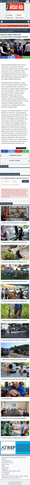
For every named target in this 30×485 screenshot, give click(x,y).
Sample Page (5, 467)
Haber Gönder (5, 464)
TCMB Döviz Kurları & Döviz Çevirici (11, 471)
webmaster (11, 483)
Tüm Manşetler (6, 472)
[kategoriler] (28, 21)
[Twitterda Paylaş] (11, 57)
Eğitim (10, 29)
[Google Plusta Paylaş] (18, 57)
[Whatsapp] (26, 57)
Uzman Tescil (19, 483)
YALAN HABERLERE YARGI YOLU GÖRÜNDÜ (18, 25)
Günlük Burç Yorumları (8, 462)
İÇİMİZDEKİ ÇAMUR (15, 155)
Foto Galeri (20, 17)
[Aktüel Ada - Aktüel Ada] (15, 6)
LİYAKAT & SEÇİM (14, 160)
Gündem (19, 29)
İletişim (19, 15)
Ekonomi (15, 29)
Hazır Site (11, 482)
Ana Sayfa (9, 15)
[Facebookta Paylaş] (3, 57)
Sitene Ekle (5, 469)
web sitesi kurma (17, 482)
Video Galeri (10, 17)
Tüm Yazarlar (5, 474)
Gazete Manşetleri (6, 461)
